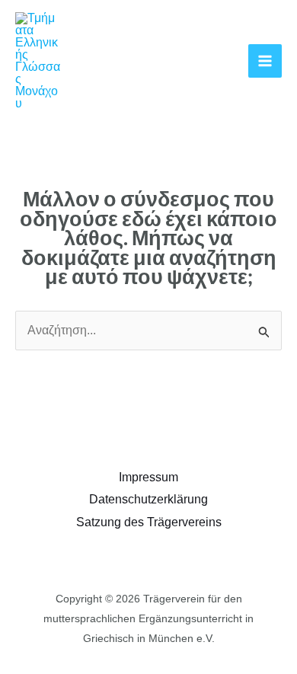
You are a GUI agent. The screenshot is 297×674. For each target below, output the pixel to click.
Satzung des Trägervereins (149, 522)
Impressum (148, 477)
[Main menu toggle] (265, 61)
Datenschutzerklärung (148, 499)
